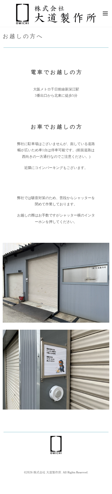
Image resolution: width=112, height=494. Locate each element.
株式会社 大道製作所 (47, 472)
